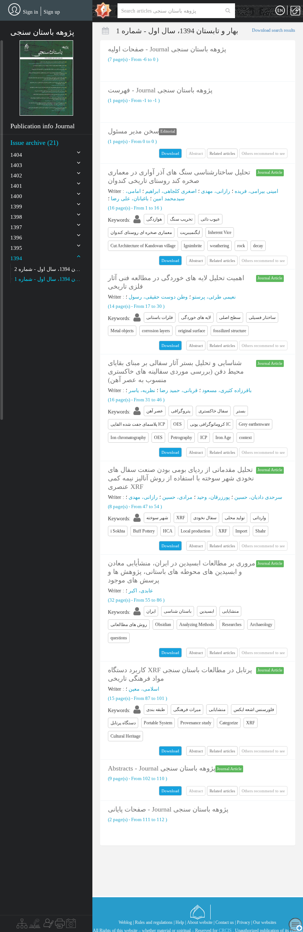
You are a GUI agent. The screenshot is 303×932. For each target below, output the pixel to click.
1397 (16, 227)
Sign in (30, 12)
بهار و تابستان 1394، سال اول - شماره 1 (47, 279)
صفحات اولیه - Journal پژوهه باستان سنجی (167, 49)
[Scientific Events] (71, 925)
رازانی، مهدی (215, 191)
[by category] (22, 925)
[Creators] (48, 925)
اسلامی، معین (144, 689)
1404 (16, 155)
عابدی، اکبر (141, 590)
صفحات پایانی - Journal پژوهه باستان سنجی (168, 809)
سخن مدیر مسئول (133, 131)
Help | (181, 922)
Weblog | (126, 922)
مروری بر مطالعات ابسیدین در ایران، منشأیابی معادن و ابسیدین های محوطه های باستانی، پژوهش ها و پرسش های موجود (181, 571)
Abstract (196, 260)
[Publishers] (60, 925)
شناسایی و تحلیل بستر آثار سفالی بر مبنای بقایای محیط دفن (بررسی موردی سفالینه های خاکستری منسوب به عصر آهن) (176, 371)
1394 (16, 258)
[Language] (280, 11)
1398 (16, 217)
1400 (16, 196)
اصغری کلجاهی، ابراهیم (171, 191)
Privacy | (244, 922)
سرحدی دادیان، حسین (258, 497)
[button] (46, 78)
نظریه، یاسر (142, 390)
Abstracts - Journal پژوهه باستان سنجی (161, 768)
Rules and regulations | (154, 922)
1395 (16, 248)
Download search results (273, 30)
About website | (200, 922)
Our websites (264, 922)
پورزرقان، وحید (213, 497)
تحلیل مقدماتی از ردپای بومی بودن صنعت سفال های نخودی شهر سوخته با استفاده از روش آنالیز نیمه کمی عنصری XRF (181, 478)
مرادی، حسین (177, 497)
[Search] (228, 10)
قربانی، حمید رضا (179, 390)
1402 (16, 175)
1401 (16, 186)
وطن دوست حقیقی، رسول (158, 297)
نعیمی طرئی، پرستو (214, 297)
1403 (16, 165)
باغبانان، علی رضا (130, 198)
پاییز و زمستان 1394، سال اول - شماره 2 (47, 269)
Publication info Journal (42, 126)
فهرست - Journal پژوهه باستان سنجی (160, 90)
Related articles (222, 153)
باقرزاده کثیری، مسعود (227, 390)
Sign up (52, 12)
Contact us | (225, 922)
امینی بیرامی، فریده (256, 191)
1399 (16, 207)
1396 (16, 238)
